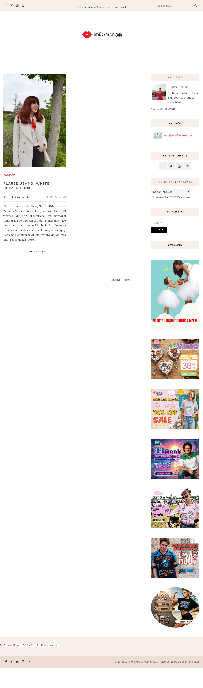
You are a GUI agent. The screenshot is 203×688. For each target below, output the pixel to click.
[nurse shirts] (175, 378)
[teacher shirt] (175, 428)
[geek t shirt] (175, 478)
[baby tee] (175, 527)
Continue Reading (34, 251)
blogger (9, 175)
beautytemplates (147, 661)
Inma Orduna (179, 87)
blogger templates (189, 661)
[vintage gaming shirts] (175, 577)
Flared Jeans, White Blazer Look (26, 185)
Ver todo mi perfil (163, 108)
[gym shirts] (175, 626)
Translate (183, 197)
